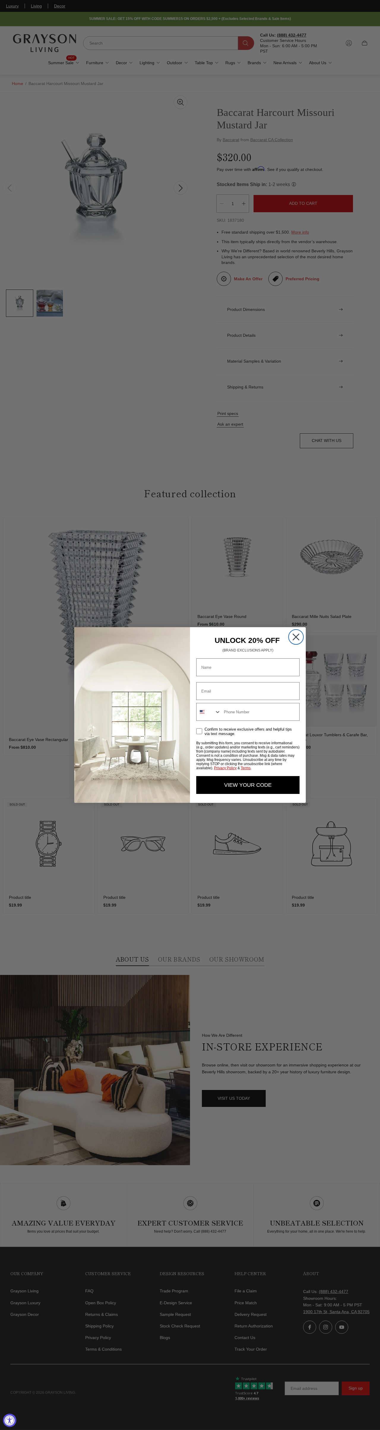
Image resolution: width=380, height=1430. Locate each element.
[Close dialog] (296, 637)
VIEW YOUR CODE (248, 785)
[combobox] (209, 711)
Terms (246, 768)
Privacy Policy (225, 768)
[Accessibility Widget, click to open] (9, 1420)
